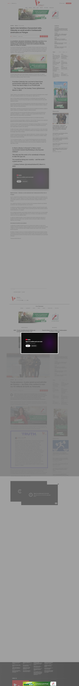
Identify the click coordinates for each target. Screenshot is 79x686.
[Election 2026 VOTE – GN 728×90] (39, 685)
